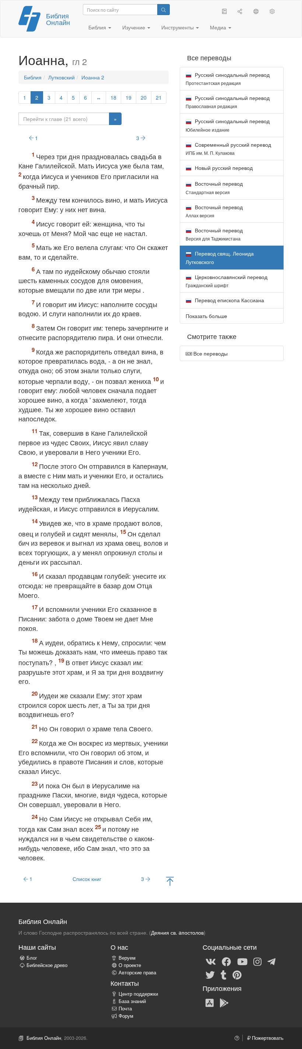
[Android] (224, 1002)
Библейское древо (47, 965)
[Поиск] (163, 9)
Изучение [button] (134, 27)
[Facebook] (226, 961)
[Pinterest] (237, 974)
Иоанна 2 (92, 77)
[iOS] (210, 1002)
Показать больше (206, 316)
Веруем (127, 958)
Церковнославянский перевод (226, 280)
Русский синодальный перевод (228, 78)
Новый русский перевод (223, 167)
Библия (33, 77)
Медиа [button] (219, 27)
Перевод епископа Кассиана (228, 300)
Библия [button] (98, 27)
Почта (125, 1008)
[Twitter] (210, 974)
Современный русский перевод (228, 148)
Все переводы (210, 353)
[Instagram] (257, 961)
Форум (126, 1016)
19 (128, 97)
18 (113, 97)
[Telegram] (271, 961)
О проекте (130, 965)
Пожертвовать (267, 1038)
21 (159, 97)
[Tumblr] (223, 974)
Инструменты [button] (178, 27)
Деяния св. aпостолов (177, 932)
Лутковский (61, 77)
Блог (32, 958)
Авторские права (137, 972)
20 (144, 97)
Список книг (87, 878)
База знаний (132, 1001)
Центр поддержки (138, 994)
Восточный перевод (214, 187)
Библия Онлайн (58, 18)
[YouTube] (242, 961)
